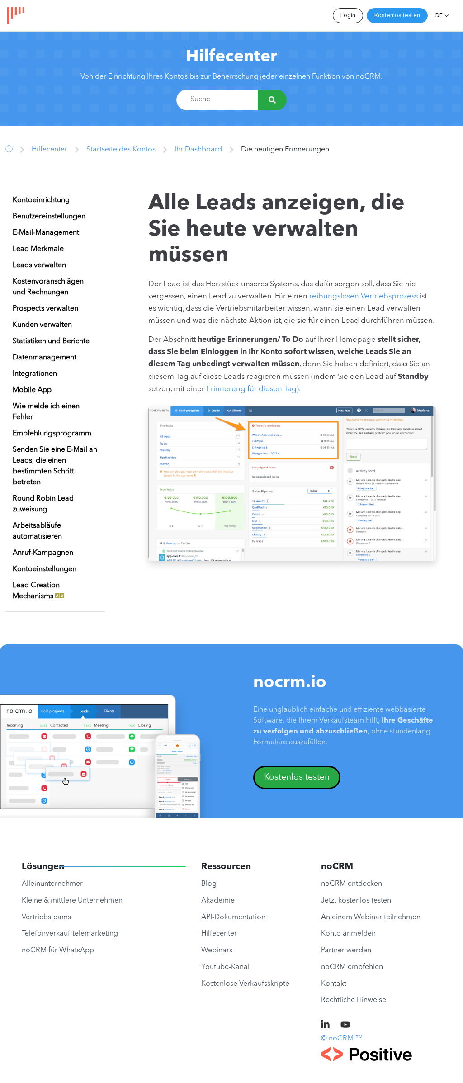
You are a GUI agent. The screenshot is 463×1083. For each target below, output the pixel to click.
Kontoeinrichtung (41, 200)
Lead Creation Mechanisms (36, 591)
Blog (209, 884)
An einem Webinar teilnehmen (370, 917)
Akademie (218, 900)
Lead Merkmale (38, 249)
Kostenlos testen (397, 15)
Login (347, 15)
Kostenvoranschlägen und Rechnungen (48, 287)
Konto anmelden (348, 933)
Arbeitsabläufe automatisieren (37, 531)
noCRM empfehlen (352, 967)
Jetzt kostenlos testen (356, 900)
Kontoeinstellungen (44, 569)
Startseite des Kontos (121, 149)
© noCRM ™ (342, 1038)
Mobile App (32, 390)
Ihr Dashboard (198, 149)
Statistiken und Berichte (51, 341)
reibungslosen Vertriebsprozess (363, 296)
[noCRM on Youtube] (345, 1025)
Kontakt (333, 984)
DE (439, 15)
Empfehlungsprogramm (52, 433)
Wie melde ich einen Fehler (46, 412)
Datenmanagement (44, 357)
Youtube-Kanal (225, 967)
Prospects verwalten (45, 308)
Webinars (216, 950)
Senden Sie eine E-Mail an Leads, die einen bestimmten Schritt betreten (55, 466)
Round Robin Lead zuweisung (43, 504)
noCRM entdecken (351, 884)
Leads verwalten (39, 265)
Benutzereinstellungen (49, 216)
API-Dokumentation (233, 917)
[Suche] (272, 100)
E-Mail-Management (46, 232)
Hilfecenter (231, 57)
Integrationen (35, 374)
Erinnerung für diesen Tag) (252, 389)
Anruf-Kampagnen (43, 553)
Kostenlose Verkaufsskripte (245, 984)
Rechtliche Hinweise (353, 1000)
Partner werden (346, 950)
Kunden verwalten (42, 325)
